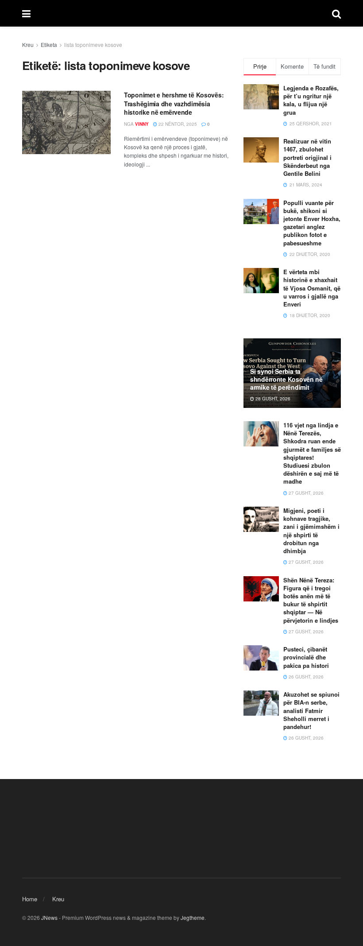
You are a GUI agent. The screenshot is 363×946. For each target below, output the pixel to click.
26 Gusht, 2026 (305, 677)
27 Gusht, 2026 (305, 493)
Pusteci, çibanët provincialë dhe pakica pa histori (306, 657)
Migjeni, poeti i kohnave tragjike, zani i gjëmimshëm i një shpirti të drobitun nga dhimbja (311, 530)
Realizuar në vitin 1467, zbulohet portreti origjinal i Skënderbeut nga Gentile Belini (307, 157)
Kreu (28, 44)
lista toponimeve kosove (93, 44)
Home (29, 899)
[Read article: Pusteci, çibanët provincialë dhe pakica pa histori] (261, 658)
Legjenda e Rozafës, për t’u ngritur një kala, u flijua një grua (311, 100)
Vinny (142, 124)
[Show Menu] (26, 13)
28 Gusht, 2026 (272, 398)
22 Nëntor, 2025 (177, 124)
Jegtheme (193, 917)
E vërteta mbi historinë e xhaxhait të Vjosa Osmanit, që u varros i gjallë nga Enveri (311, 288)
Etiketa (49, 44)
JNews (49, 917)
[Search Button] (336, 13)
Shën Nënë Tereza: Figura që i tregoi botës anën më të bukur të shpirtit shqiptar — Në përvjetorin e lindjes (310, 600)
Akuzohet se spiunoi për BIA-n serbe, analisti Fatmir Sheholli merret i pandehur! (311, 710)
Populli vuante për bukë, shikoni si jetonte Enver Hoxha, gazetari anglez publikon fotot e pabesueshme (311, 222)
